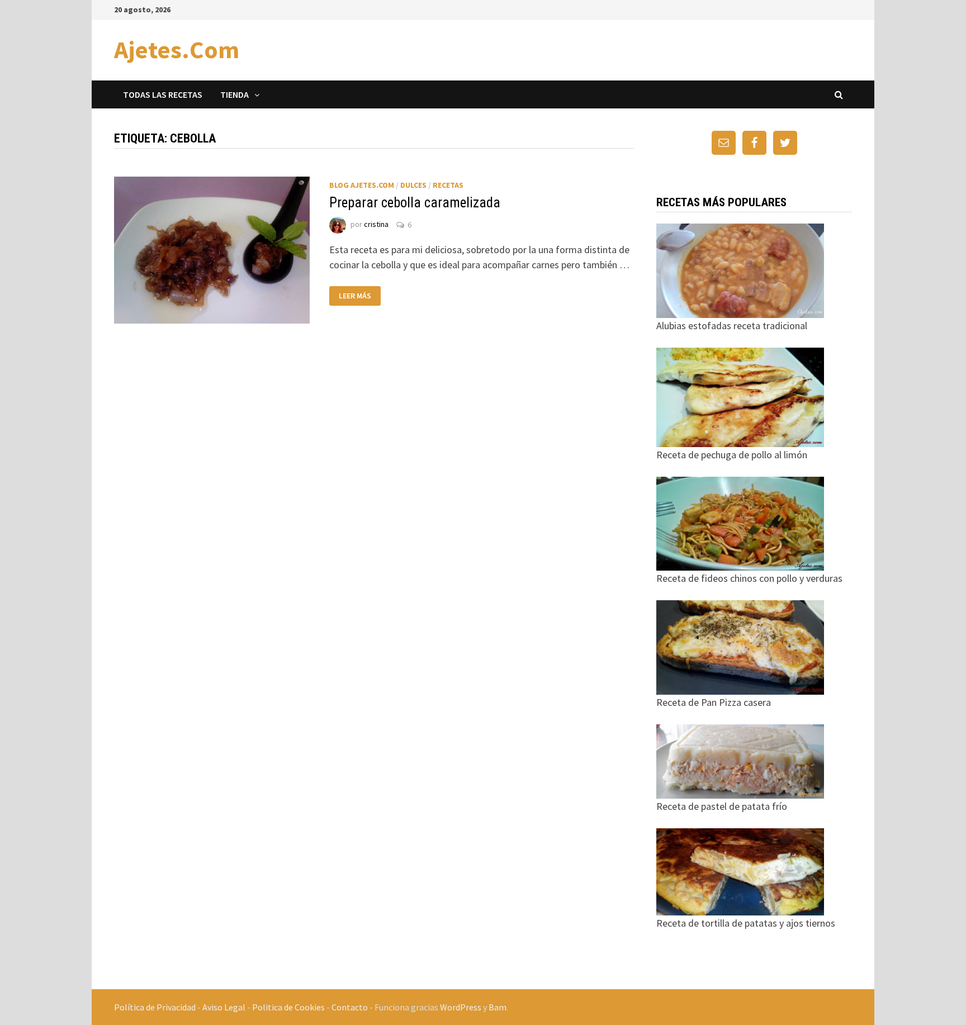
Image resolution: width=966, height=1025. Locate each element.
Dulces (413, 185)
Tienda (234, 94)
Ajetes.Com (176, 49)
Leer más (355, 296)
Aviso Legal (223, 1007)
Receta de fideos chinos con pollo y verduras (749, 578)
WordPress (460, 1007)
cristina (376, 225)
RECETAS (448, 185)
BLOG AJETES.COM (361, 185)
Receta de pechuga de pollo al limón (731, 454)
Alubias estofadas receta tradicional (731, 325)
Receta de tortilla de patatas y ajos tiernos (745, 923)
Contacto (350, 1007)
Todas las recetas (162, 94)
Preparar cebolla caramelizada (414, 202)
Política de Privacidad (155, 1007)
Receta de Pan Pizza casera (713, 702)
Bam (497, 1007)
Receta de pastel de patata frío (721, 806)
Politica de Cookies (288, 1007)
